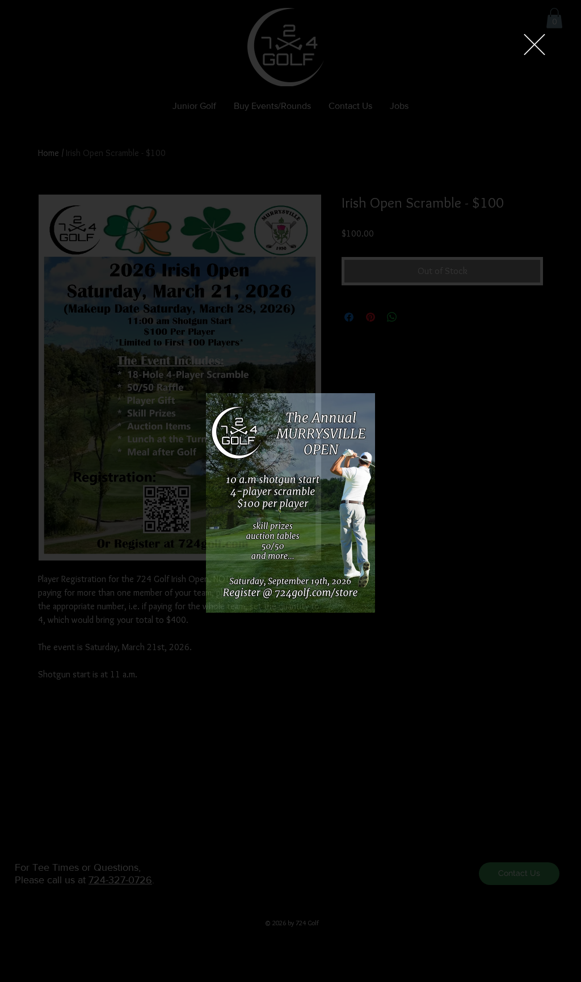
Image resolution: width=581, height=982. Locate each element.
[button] (534, 44)
